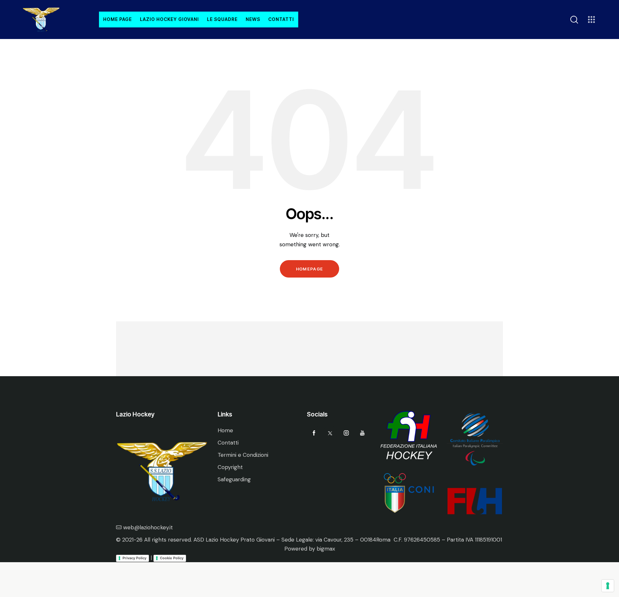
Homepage (309, 268)
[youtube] (362, 433)
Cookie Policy (171, 558)
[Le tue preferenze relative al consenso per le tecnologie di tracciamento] (608, 586)
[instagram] (346, 433)
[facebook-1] (314, 433)
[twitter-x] (330, 433)
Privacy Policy (134, 558)
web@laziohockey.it (148, 527)
